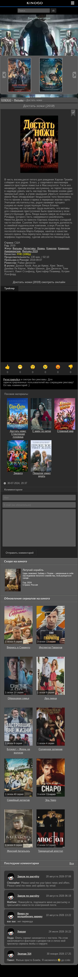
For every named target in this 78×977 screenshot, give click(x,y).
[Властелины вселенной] (19, 75)
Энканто (18, 473)
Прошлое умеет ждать (42, 474)
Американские (12, 251)
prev (4, 75)
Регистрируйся (11, 379)
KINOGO (6, 100)
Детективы (29, 248)
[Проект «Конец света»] (51, 75)
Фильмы (18, 100)
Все (71, 863)
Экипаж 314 (24, 953)
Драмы (41, 248)
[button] (73, 113)
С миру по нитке (41, 431)
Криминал (63, 248)
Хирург (21, 931)
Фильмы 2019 (30, 251)
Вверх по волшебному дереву (29, 915)
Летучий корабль (33, 570)
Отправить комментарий (20, 552)
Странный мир (65, 431)
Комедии (51, 248)
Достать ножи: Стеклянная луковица (18, 434)
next (74, 75)
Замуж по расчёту (28, 876)
